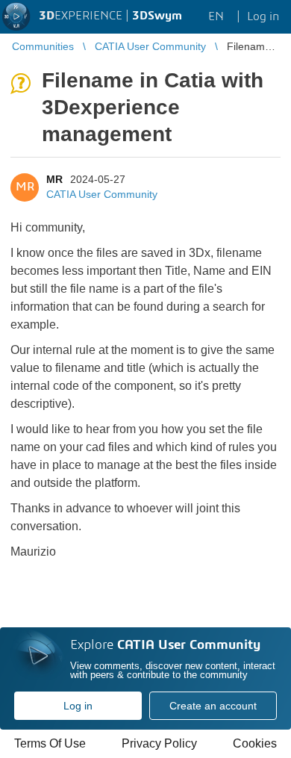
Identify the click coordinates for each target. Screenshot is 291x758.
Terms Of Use (50, 743)
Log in (78, 706)
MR (54, 179)
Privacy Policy (159, 743)
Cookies (255, 743)
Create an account (213, 706)
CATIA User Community (101, 194)
